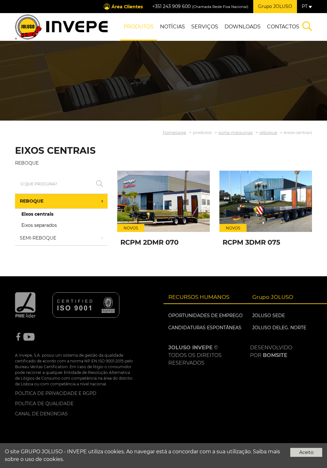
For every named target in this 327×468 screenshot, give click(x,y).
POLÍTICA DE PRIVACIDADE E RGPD (55, 393)
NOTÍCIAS (172, 27)
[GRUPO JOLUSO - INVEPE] (61, 27)
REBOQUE (268, 132)
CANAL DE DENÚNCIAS (41, 414)
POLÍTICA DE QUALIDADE (44, 403)
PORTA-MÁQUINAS (235, 132)
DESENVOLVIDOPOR (271, 351)
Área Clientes (127, 7)
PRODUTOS (139, 27)
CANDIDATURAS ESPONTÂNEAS (204, 328)
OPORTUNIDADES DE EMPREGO (205, 315)
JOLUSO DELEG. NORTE (279, 328)
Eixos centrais (37, 214)
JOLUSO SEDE (268, 315)
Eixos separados (39, 225)
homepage (174, 132)
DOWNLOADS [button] (242, 27)
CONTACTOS (283, 27)
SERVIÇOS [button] (204, 27)
